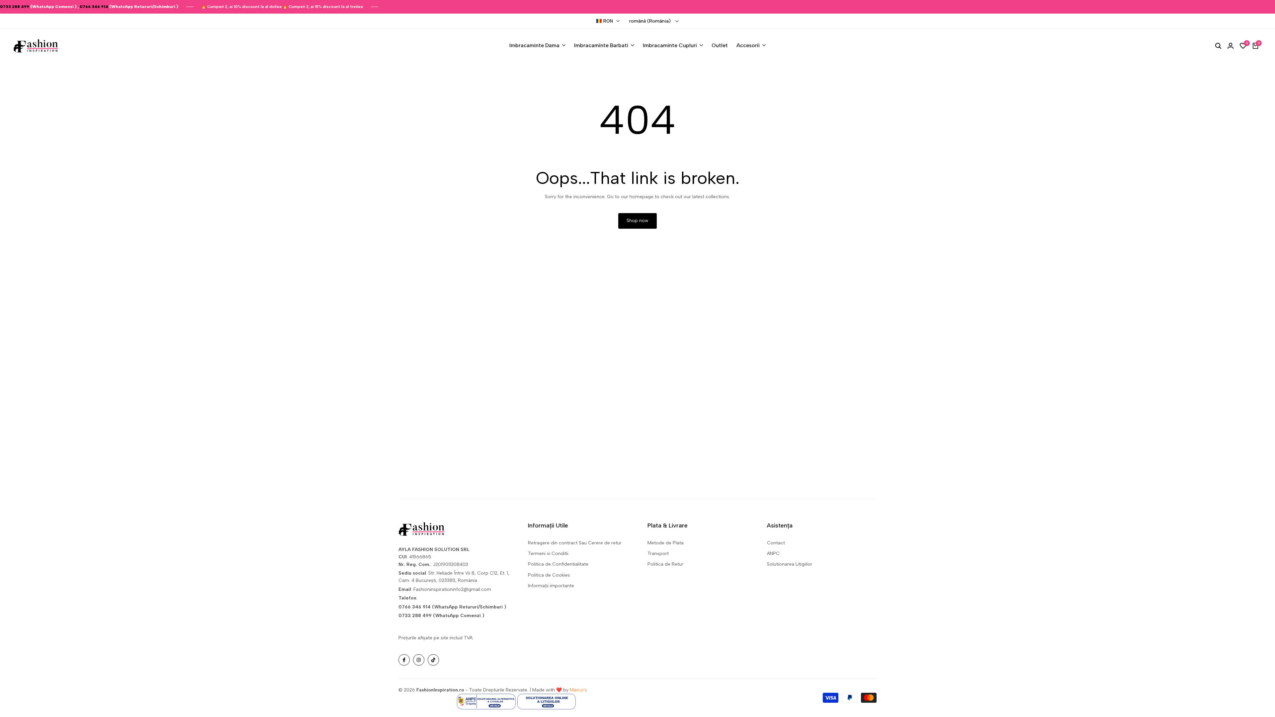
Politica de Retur (665, 564)
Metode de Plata (665, 543)
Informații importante (551, 586)
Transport (658, 553)
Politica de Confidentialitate (558, 564)
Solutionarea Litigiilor (789, 564)
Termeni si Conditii (548, 553)
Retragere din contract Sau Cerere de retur (575, 543)
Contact (776, 543)
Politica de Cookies (549, 575)
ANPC (773, 553)
